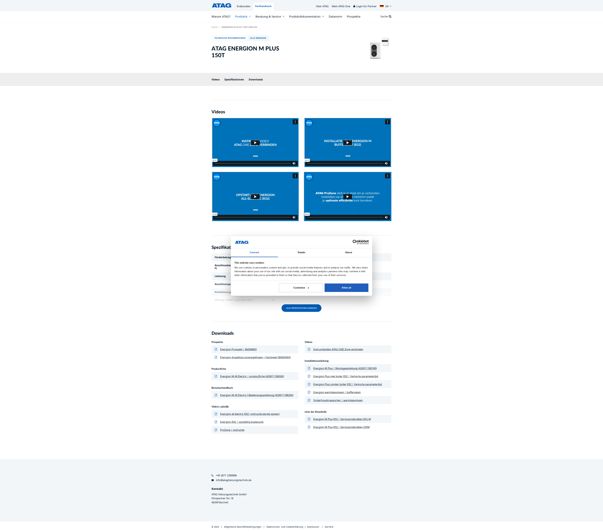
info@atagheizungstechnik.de (233, 480)
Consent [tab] (254, 252)
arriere (329, 526)
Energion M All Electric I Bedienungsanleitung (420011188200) (256, 395)
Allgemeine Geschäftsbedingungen (243, 526)
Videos (216, 79)
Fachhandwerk (263, 6)
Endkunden (243, 6)
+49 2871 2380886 (226, 475)
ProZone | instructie (232, 430)
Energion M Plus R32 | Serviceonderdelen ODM (341, 427)
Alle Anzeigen (258, 38)
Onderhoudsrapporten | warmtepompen (338, 400)
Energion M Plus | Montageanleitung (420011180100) (345, 368)
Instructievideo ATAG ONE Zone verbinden (338, 349)
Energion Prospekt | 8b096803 (238, 349)
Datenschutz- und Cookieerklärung (284, 526)
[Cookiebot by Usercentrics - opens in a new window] (355, 242)
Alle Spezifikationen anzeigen (301, 308)
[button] (385, 5)
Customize (299, 287)
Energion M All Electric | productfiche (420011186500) (252, 376)
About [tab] (348, 252)
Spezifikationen (234, 79)
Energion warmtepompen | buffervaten (337, 392)
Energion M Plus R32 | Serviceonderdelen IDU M (342, 419)
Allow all (346, 287)
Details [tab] (301, 252)
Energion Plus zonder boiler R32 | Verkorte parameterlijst (347, 384)
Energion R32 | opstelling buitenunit (241, 422)
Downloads (256, 79)
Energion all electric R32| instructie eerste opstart (250, 414)
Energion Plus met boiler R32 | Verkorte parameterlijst (345, 376)
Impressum (313, 526)
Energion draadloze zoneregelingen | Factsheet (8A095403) (255, 357)
